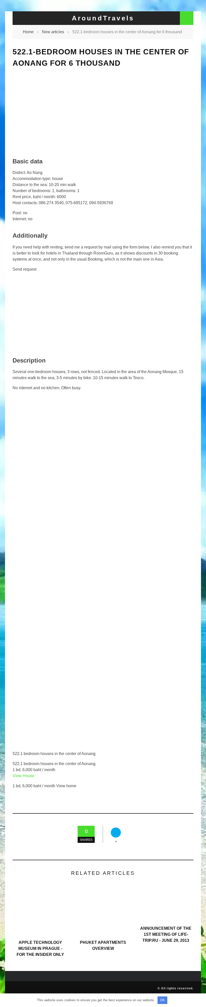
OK (162, 1000)
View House (23, 776)
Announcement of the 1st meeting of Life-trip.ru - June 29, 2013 (165, 934)
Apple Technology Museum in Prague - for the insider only (40, 948)
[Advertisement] (103, 112)
